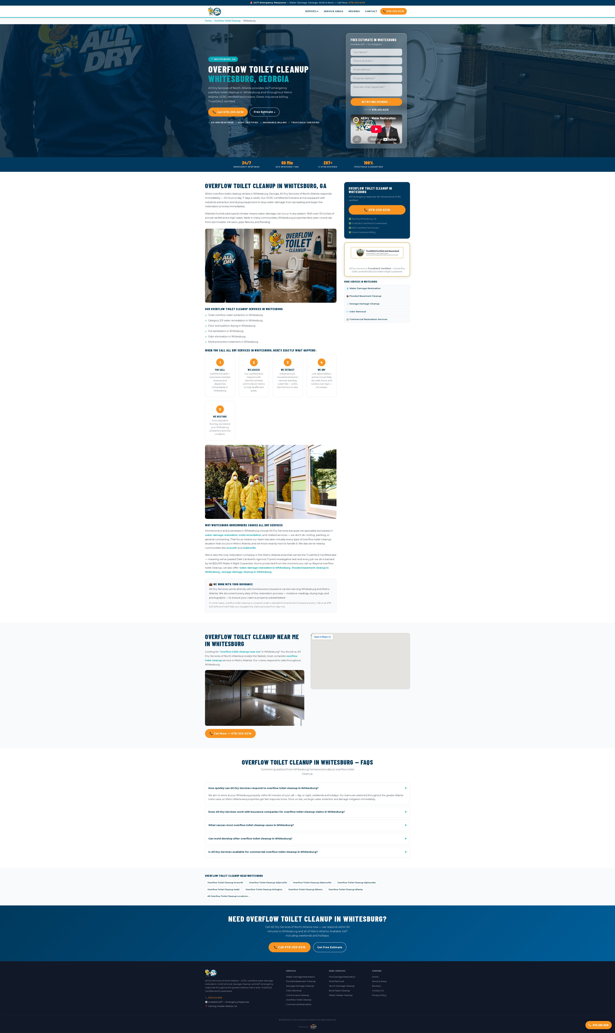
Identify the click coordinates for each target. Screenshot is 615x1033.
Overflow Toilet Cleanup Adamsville (312, 882)
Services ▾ (312, 11)
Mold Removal (336, 981)
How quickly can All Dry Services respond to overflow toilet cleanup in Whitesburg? (307, 788)
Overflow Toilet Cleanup (227, 21)
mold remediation (250, 535)
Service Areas (333, 11)
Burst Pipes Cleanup (339, 990)
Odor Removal (293, 990)
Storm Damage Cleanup (342, 986)
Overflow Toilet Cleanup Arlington (264, 889)
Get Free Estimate (329, 947)
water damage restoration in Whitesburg (264, 567)
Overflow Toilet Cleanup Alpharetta (356, 882)
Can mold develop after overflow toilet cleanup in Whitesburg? (307, 839)
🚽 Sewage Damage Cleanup (362, 303)
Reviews (354, 11)
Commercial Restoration (299, 1004)
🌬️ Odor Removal (356, 311)
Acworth (231, 547)
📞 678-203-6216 (393, 11)
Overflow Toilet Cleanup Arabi (223, 889)
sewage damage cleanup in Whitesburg (246, 571)
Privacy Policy (379, 995)
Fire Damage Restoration (342, 976)
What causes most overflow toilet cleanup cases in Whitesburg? (307, 825)
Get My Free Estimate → (376, 101)
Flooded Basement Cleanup (301, 981)
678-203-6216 (357, 2)
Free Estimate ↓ (264, 111)
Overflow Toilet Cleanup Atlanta (345, 889)
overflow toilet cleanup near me (240, 651)
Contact (371, 11)
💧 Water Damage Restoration (363, 288)
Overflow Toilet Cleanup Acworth (225, 882)
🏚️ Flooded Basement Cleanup (363, 296)
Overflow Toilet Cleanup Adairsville (268, 882)
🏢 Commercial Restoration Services (366, 319)
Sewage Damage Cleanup (300, 986)
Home (208, 21)
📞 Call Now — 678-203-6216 (230, 733)
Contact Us (378, 990)
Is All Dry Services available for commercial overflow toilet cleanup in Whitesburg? (307, 852)
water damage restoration (221, 535)
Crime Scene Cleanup (297, 995)
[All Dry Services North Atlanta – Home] (214, 11)
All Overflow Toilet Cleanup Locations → (228, 896)
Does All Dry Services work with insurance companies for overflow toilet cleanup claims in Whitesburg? (307, 812)
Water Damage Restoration (300, 976)
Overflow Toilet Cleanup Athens (305, 889)
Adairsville (249, 547)
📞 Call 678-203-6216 (228, 112)
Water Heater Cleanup (341, 995)
